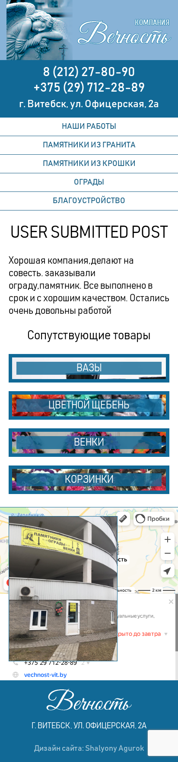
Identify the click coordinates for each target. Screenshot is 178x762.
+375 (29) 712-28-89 (89, 87)
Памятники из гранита (89, 145)
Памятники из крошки (89, 164)
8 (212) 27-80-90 (89, 72)
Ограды (89, 182)
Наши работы (89, 127)
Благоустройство (89, 201)
